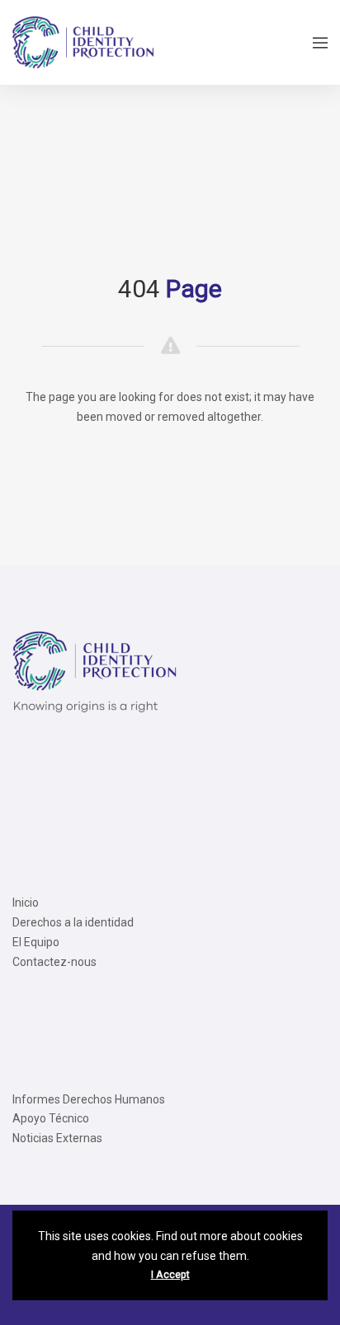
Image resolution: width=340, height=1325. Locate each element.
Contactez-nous (54, 961)
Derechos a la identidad (73, 922)
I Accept (170, 1275)
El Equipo (35, 942)
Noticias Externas (57, 1138)
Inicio (25, 902)
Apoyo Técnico (50, 1118)
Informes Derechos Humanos (88, 1099)
